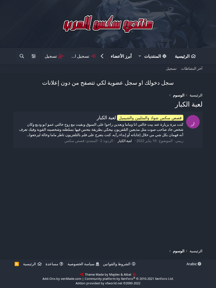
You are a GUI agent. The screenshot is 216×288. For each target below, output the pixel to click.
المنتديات (152, 56)
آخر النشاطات (191, 68)
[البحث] (21, 56)
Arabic (192, 263)
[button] (140, 56)
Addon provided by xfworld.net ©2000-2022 (108, 283)
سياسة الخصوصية (81, 263)
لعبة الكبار (139, 117)
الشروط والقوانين (116, 263)
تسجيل (171, 68)
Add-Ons (48, 278)
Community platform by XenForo (129, 278)
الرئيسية (182, 56)
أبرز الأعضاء (121, 56)
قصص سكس (74, 140)
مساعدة (52, 263)
